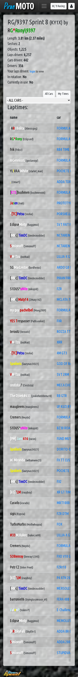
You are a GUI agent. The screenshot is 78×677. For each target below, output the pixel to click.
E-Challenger (65, 610)
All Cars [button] (49, 93)
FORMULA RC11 (67, 128)
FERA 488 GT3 (66, 599)
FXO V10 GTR (65, 556)
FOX (59, 524)
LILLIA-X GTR (65, 257)
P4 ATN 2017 (65, 578)
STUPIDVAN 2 (66, 653)
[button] (71, 6)
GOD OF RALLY (66, 364)
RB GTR (62, 396)
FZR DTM (63, 514)
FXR (59, 321)
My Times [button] (63, 93)
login (32, 71)
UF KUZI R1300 (66, 406)
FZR (59, 289)
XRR (59, 342)
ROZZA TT (64, 332)
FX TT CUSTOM (67, 460)
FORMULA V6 (65, 310)
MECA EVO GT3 (67, 385)
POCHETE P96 (66, 171)
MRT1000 (63, 503)
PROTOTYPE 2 (66, 203)
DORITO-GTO (66, 449)
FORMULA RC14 (67, 192)
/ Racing (58, 6)
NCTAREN (63, 235)
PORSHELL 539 (66, 214)
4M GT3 (62, 353)
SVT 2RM (63, 374)
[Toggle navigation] (44, 6)
